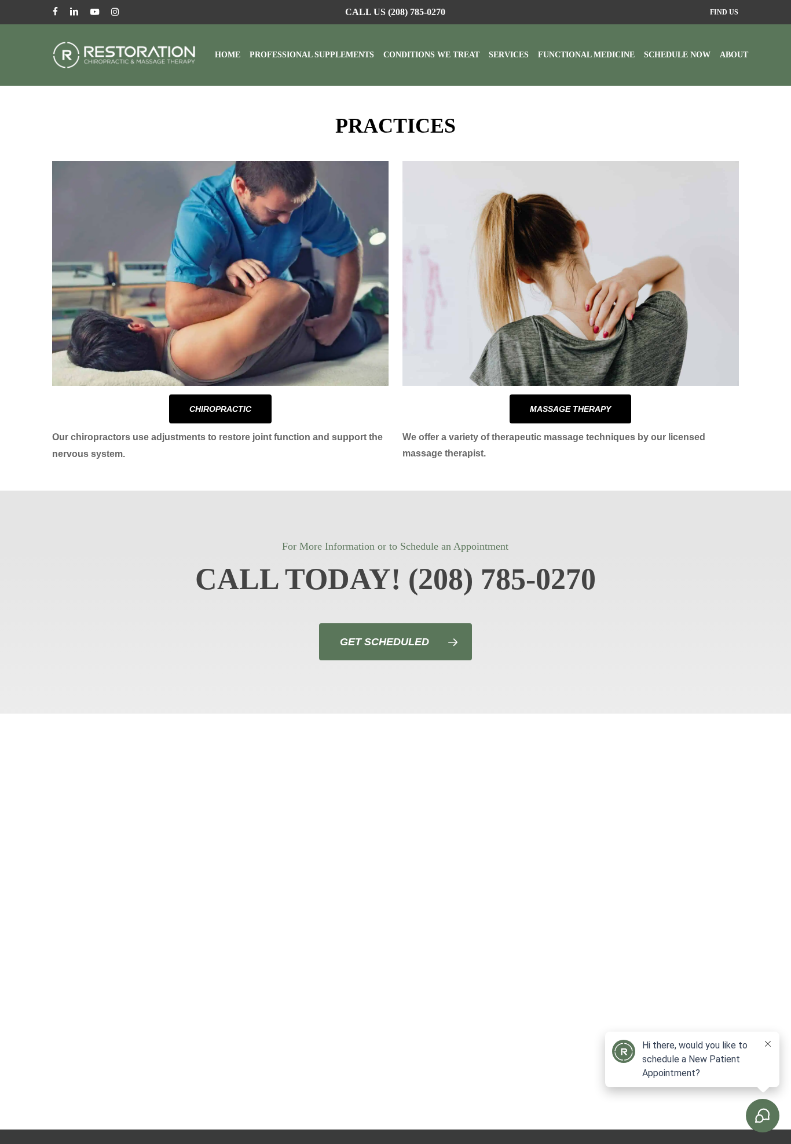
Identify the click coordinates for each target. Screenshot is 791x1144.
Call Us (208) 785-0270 (395, 12)
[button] (220, 408)
